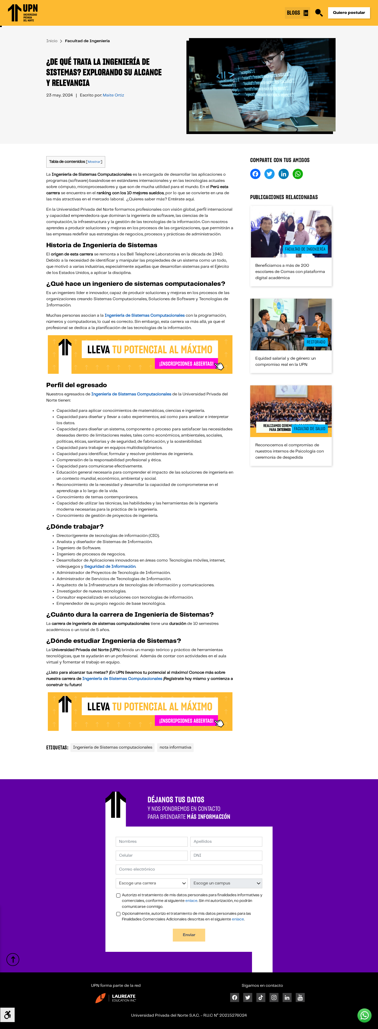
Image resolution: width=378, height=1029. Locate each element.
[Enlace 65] (115, 998)
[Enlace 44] (291, 232)
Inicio (52, 41)
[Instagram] (273, 997)
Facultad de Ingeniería (87, 41)
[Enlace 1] (23, 13)
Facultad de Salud (310, 429)
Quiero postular (349, 13)
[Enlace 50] (291, 324)
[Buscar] (319, 12)
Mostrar (94, 162)
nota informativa (175, 747)
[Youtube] (300, 997)
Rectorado (316, 342)
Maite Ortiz (113, 95)
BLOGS (294, 13)
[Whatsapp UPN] (364, 1015)
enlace (191, 901)
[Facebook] (234, 997)
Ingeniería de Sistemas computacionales (112, 747)
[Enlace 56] (291, 411)
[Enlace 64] (12, 959)
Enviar (189, 935)
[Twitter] (247, 997)
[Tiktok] (260, 997)
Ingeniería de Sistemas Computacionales (145, 315)
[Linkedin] (287, 997)
